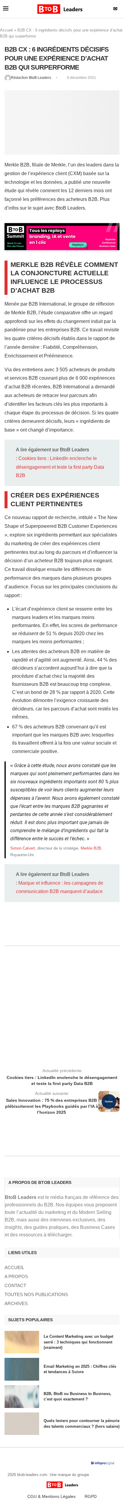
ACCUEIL (14, 1267)
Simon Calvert (22, 848)
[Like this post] (56, 930)
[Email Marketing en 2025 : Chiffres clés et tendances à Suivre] (22, 1369)
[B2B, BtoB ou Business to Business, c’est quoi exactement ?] (22, 1396)
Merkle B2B (91, 848)
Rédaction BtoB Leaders (31, 78)
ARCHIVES (16, 1303)
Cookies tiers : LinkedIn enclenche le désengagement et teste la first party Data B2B (60, 467)
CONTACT (15, 1285)
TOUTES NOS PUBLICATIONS (36, 1294)
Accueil (6, 30)
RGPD (91, 1496)
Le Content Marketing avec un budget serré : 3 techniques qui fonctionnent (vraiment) (78, 1341)
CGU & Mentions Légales (51, 1496)
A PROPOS (16, 1276)
